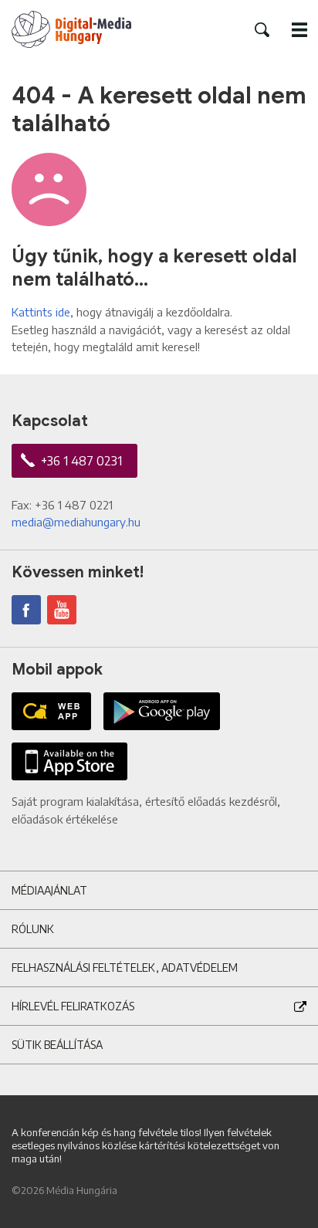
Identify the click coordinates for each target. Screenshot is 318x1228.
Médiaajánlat (49, 890)
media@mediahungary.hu (76, 522)
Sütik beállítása (57, 1044)
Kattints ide (41, 312)
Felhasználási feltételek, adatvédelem (125, 967)
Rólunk (33, 928)
